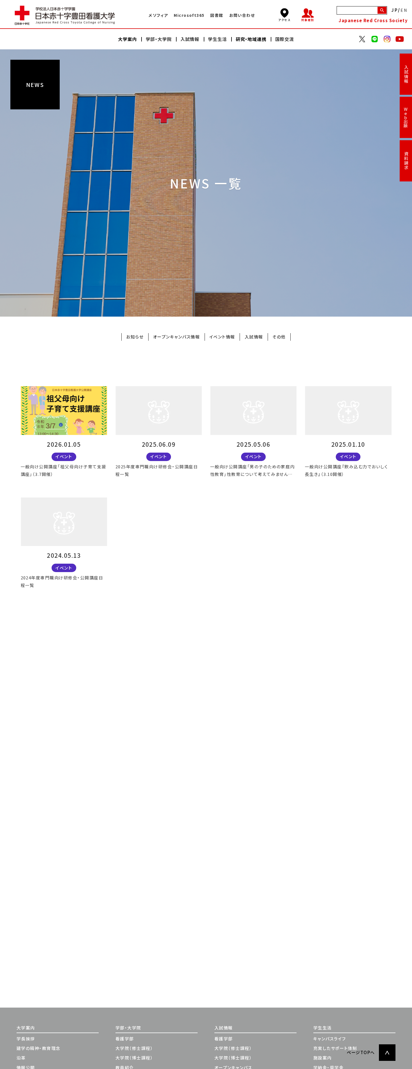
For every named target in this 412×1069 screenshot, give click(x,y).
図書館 (216, 15)
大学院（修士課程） (134, 1048)
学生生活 (322, 1028)
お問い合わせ (242, 15)
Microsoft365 (189, 15)
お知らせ (134, 337)
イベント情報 (222, 337)
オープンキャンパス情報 (176, 337)
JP (394, 10)
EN (404, 10)
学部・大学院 (128, 1028)
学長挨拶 (26, 1039)
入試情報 (406, 74)
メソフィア (158, 15)
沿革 (21, 1058)
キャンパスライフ (329, 1039)
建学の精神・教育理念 (39, 1048)
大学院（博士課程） (134, 1058)
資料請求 (406, 160)
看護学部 (124, 1039)
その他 (279, 337)
